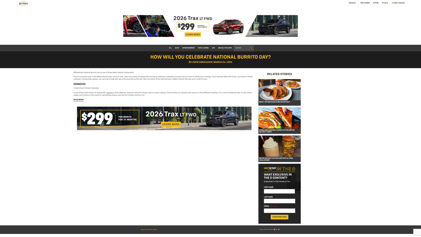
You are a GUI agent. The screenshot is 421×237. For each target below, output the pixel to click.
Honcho (110, 93)
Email (271, 206)
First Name (268, 187)
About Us (144, 229)
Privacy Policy (152, 229)
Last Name (268, 197)
